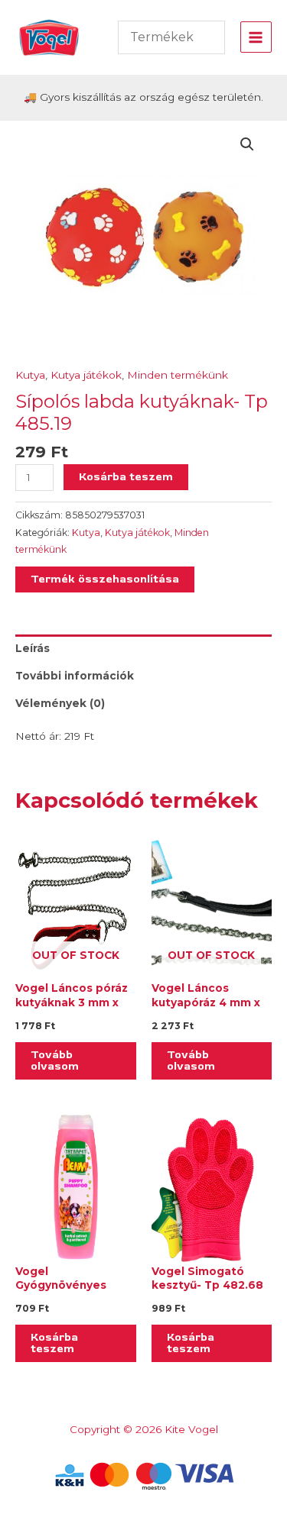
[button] (247, 144)
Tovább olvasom (55, 1060)
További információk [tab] (74, 676)
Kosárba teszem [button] (54, 1343)
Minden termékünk (177, 375)
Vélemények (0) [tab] (60, 703)
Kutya (30, 375)
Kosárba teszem (126, 477)
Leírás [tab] (32, 648)
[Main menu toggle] (256, 37)
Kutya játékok (86, 375)
